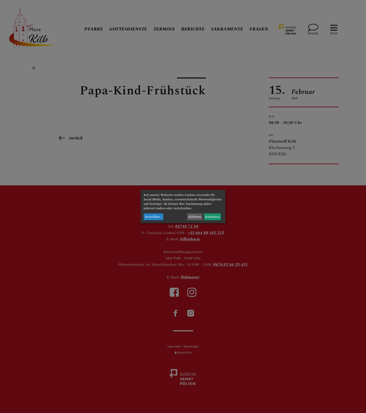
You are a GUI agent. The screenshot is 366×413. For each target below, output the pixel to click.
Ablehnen (194, 217)
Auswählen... (153, 217)
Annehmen (212, 217)
